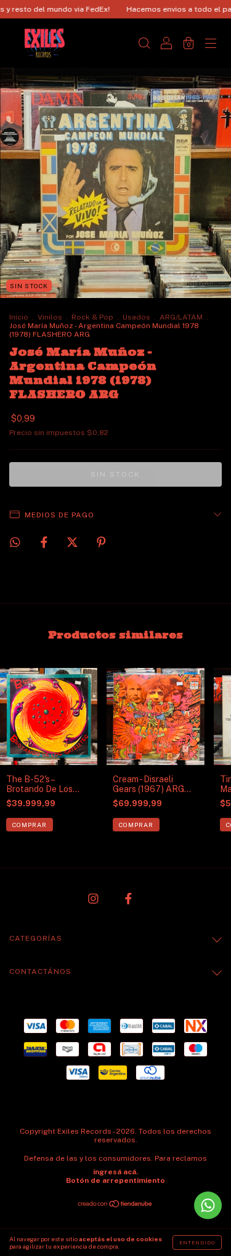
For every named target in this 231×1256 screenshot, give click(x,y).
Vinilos (50, 317)
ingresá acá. (115, 1172)
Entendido (197, 1242)
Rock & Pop (92, 317)
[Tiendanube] (115, 1205)
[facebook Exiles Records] (128, 898)
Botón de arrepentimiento (115, 1180)
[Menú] (211, 44)
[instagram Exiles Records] (94, 898)
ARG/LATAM (181, 317)
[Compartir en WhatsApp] (15, 542)
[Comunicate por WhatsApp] (208, 1205)
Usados (136, 317)
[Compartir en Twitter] (73, 542)
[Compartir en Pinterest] (101, 542)
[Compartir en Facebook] (45, 542)
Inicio (18, 317)
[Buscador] (144, 44)
